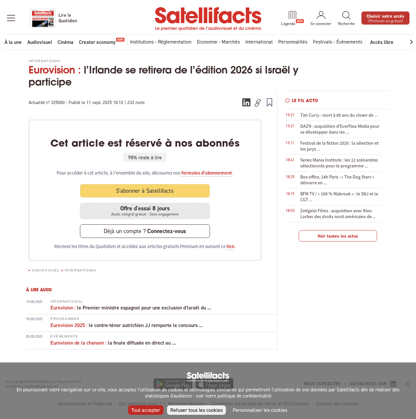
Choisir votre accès (385, 18)
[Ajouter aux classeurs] (269, 102)
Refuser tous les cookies (196, 410)
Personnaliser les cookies (260, 410)
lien (230, 246)
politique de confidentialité (244, 396)
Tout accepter (145, 410)
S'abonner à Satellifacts (145, 190)
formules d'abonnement (206, 173)
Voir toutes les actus (338, 236)
